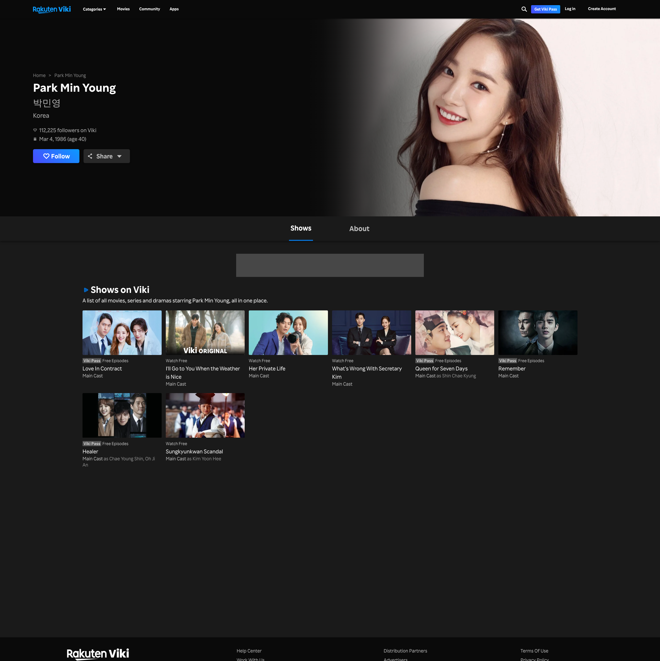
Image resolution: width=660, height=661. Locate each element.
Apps (174, 9)
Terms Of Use (534, 651)
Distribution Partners (405, 651)
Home (39, 75)
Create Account (602, 8)
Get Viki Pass (545, 9)
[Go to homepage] (52, 9)
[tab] (301, 228)
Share (104, 156)
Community (149, 9)
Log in (570, 8)
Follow (60, 156)
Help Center (249, 651)
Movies (123, 9)
